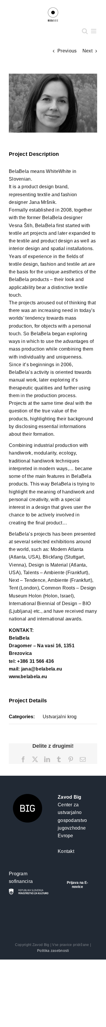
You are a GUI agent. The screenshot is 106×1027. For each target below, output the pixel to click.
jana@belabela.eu (41, 668)
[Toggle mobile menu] (94, 31)
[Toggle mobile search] (85, 31)
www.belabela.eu (28, 676)
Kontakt (66, 851)
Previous (67, 50)
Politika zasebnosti (53, 951)
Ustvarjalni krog (60, 716)
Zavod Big (70, 797)
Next (87, 50)
